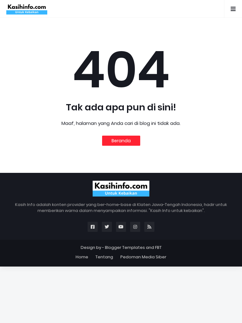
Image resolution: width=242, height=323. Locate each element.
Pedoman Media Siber (143, 257)
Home (82, 257)
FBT (158, 247)
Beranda (121, 141)
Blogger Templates (125, 247)
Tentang (104, 257)
